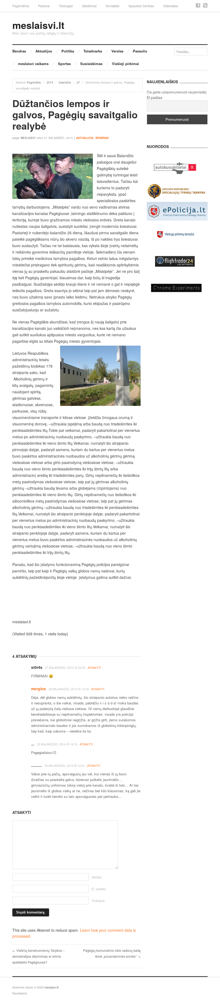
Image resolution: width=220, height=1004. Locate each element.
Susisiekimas (91, 63)
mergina (38, 688)
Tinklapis (98, 900)
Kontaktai (112, 5)
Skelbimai (89, 5)
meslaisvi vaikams (33, 63)
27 (78, 82)
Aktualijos (43, 51)
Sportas (64, 63)
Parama (44, 5)
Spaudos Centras (141, 5)
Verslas (117, 51)
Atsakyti (94, 668)
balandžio (65, 82)
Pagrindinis (20, 5)
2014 (50, 82)
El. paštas (98, 888)
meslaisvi (28, 138)
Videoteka (170, 5)
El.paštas (154, 97)
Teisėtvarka (92, 51)
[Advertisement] (76, 599)
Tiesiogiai (66, 5)
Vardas (96, 877)
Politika (67, 51)
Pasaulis (140, 51)
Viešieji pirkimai (125, 63)
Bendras (19, 51)
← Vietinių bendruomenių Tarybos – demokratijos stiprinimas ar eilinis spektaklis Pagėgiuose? (38, 956)
